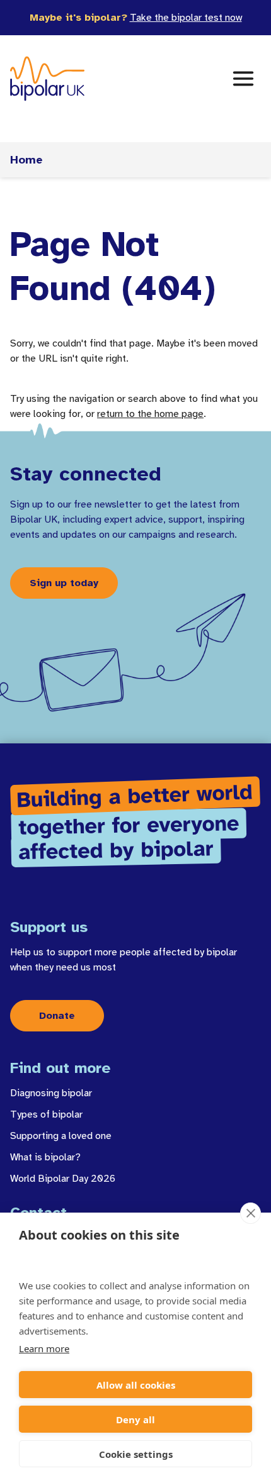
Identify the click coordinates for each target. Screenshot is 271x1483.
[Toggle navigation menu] (243, 79)
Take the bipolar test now (186, 17)
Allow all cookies (135, 1385)
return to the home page (150, 414)
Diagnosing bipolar (51, 1093)
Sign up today (64, 583)
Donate (57, 1015)
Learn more (44, 1348)
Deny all (135, 1419)
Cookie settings (136, 1454)
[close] (250, 1213)
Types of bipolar (46, 1114)
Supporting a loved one (61, 1136)
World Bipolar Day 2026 (62, 1178)
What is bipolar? (45, 1157)
